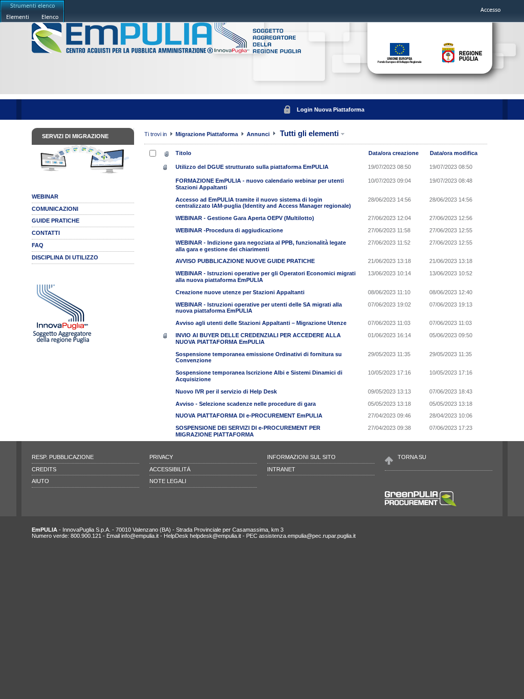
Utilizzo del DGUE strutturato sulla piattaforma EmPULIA (252, 167)
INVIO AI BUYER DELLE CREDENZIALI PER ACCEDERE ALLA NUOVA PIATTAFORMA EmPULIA (258, 338)
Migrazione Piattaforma (207, 134)
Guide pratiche (55, 220)
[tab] (18, 17)
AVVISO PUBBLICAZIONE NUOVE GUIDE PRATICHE (245, 261)
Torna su (412, 457)
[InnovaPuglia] (257, 51)
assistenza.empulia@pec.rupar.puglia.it (307, 536)
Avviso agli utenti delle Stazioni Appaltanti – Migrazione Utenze (261, 323)
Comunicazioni (55, 209)
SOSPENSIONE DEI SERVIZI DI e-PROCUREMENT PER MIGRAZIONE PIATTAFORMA (248, 431)
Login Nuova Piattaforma (330, 109)
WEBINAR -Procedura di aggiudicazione (229, 230)
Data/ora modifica (453, 153)
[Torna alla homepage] (123, 51)
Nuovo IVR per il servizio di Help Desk (226, 391)
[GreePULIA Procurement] (420, 506)
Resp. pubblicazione (63, 457)
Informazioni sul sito (301, 457)
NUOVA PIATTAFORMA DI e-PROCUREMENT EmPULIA (249, 415)
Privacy (161, 457)
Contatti (46, 233)
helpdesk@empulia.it (215, 536)
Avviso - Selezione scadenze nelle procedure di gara (246, 404)
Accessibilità (169, 469)
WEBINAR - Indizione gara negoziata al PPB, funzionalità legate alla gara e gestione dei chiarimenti (261, 245)
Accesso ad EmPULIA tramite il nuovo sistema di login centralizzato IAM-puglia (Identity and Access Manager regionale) (263, 202)
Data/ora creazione (393, 153)
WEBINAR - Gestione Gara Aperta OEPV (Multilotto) (245, 218)
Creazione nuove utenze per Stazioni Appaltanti (240, 292)
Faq (37, 245)
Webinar (45, 196)
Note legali (167, 481)
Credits (44, 469)
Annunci (258, 134)
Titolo (183, 153)
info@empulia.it (140, 536)
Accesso (490, 9)
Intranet (281, 469)
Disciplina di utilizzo (65, 257)
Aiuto (40, 481)
